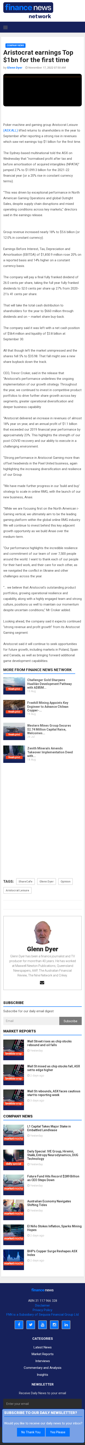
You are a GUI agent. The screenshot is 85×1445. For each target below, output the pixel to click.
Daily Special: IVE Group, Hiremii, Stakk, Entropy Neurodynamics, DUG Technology (52, 1155)
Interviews (42, 1361)
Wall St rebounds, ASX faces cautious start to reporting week (53, 1093)
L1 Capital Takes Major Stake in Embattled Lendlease (49, 1128)
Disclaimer (42, 1305)
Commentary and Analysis (42, 1368)
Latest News (43, 1347)
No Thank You (31, 1432)
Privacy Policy (42, 1310)
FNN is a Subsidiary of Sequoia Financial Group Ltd (42, 1315)
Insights (42, 1375)
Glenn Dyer (42, 949)
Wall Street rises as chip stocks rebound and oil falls (49, 1043)
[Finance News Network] (28, 10)
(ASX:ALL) (10, 130)
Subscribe (70, 1021)
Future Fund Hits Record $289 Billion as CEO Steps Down (53, 1178)
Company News (15, 45)
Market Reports (43, 1354)
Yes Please (57, 1432)
